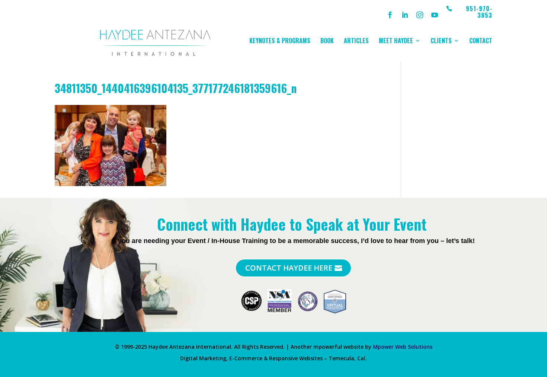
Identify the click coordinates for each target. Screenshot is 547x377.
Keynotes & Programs (279, 41)
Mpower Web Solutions (402, 346)
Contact (480, 41)
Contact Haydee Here (288, 268)
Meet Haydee (396, 41)
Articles (356, 41)
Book (327, 41)
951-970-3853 (479, 12)
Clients (441, 41)
